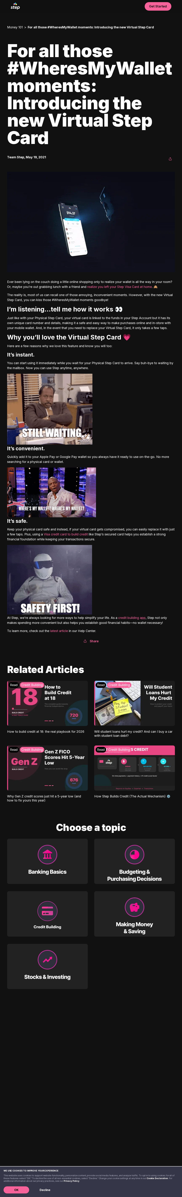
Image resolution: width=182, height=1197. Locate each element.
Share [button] (94, 641)
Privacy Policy (71, 1181)
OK (16, 1190)
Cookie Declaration (157, 1178)
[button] (170, 159)
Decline (45, 1189)
